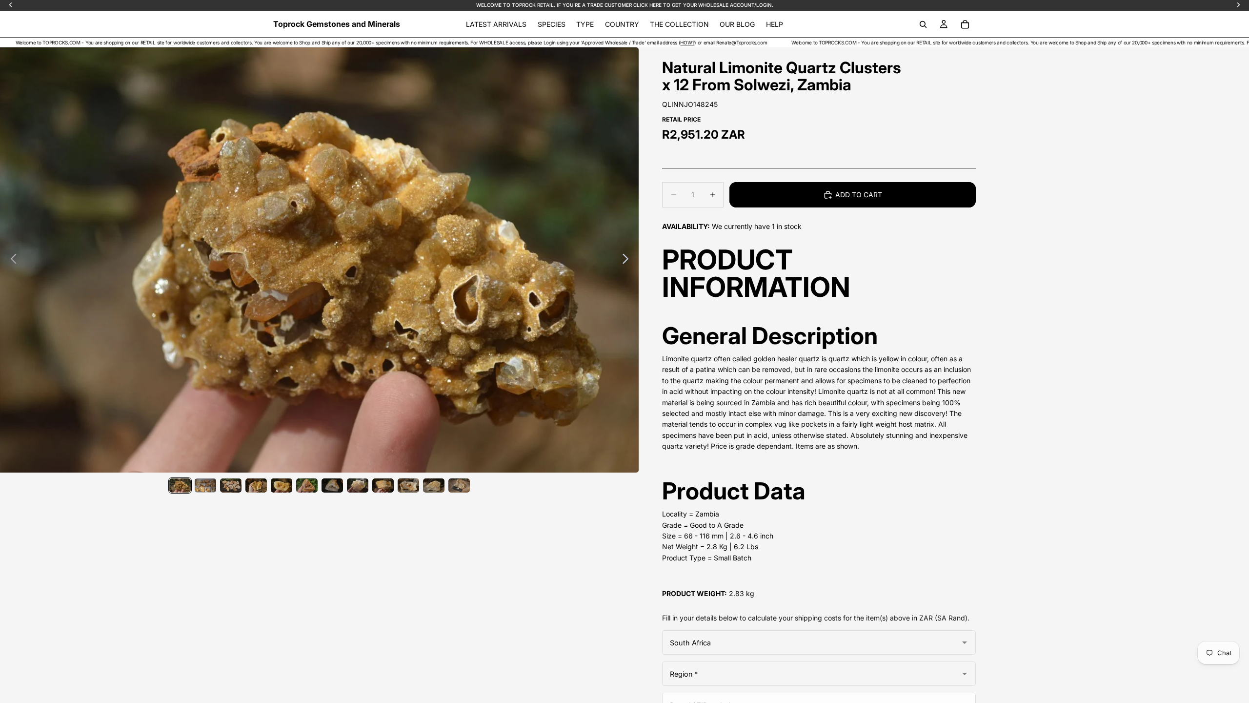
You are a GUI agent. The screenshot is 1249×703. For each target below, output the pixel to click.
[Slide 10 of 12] (408, 485)
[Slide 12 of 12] (459, 485)
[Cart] (965, 24)
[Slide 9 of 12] (383, 485)
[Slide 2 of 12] (205, 485)
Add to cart (858, 194)
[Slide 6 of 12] (307, 485)
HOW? (643, 42)
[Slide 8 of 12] (357, 485)
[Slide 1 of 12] (180, 485)
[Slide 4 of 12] (256, 485)
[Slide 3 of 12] (231, 485)
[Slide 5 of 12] (281, 485)
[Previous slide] (11, 260)
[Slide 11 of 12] (433, 485)
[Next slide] (628, 260)
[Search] (923, 24)
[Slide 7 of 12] (332, 485)
